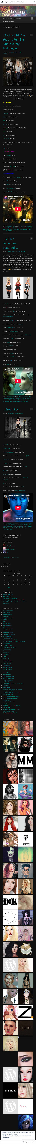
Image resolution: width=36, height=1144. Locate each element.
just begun (26, 227)
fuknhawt (5, 627)
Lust (19, 399)
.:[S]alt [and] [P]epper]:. (8, 452)
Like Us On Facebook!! (11, 557)
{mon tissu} (10, 170)
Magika (9, 155)
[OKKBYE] (25, 1090)
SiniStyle (5, 124)
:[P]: (4, 120)
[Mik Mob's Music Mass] (25, 760)
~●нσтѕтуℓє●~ (6, 643)
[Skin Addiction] (25, 1043)
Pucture (5, 401)
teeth (21, 401)
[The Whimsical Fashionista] (10, 839)
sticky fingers (24, 527)
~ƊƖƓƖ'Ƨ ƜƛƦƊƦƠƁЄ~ (9, 634)
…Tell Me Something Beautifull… (10, 243)
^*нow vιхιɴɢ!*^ (7, 651)
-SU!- (4, 106)
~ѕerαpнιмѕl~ (6, 616)
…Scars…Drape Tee (10, 188)
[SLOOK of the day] (25, 902)
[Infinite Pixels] (10, 1012)
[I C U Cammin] (10, 965)
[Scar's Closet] (25, 949)
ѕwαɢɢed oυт (6, 672)
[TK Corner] (10, 776)
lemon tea (23, 524)
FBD (8, 342)
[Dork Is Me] (10, 902)
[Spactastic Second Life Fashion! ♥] (25, 870)
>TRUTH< (5, 463)
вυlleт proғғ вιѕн (7, 669)
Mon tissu (5, 229)
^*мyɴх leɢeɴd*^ (7, 649)
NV (9, 229)
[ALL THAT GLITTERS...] (10, 1044)
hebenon (5, 399)
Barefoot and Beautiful (9, 702)
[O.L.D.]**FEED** (7, 707)
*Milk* (11, 353)
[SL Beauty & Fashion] (25, 996)
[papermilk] (25, 823)
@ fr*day (21, 324)
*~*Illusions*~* (6, 139)
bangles (23, 396)
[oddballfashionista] (10, 933)
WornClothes (6, 612)
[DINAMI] (10, 1028)
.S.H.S (11, 159)
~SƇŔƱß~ (5, 620)
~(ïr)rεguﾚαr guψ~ (7, 629)
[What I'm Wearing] (25, 933)
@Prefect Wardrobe (20, 490)
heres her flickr (6, 267)
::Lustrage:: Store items (8, 21)
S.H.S (4, 131)
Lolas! (8, 364)
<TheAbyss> (6, 459)
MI (21, 399)
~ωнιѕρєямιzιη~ (7, 625)
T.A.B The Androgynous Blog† (11, 696)
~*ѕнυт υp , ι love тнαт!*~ (9, 647)
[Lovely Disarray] (25, 1122)
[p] (10, 230)
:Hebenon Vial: (6, 113)
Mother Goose (16, 526)
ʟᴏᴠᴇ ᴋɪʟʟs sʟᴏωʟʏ (7, 671)
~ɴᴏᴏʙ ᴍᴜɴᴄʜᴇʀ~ (7, 630)
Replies (25, 401)
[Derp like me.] (25, 744)
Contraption (29, 226)
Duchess (5, 398)
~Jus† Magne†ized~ (8, 618)
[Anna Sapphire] (10, 1075)
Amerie (23, 226)
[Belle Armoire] (25, 886)
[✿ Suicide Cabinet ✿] (25, 1075)
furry (23, 398)
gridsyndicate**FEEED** (9, 711)
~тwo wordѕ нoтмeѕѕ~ (9, 610)
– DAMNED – (6, 445)
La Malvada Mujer (10, 327)
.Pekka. (13, 311)
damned (10, 524)
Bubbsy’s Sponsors (7, 18)
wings (4, 230)
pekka (29, 399)
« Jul (9, 587)
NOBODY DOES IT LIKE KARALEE (11, 705)
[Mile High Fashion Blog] (10, 1106)
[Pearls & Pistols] (10, 792)
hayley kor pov (7, 663)
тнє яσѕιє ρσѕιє (7, 660)
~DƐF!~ (5, 621)
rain (26, 526)
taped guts (17, 401)
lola (17, 399)
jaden (22, 227)
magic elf (10, 526)
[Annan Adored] (10, 760)
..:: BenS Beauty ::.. (23, 523)
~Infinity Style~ (7, 623)
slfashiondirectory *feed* (10, 713)
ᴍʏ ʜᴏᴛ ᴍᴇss (6, 658)
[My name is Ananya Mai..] (25, 776)
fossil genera (6, 665)
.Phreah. (30, 523)
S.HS (14, 229)
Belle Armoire (6, 700)
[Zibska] (25, 1012)
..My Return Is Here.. (8, 594)
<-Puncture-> (13, 320)
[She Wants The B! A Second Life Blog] (25, 918)
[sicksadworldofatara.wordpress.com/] (25, 855)
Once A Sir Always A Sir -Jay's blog (12, 689)
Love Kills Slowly (7, 667)
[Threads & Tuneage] (10, 729)
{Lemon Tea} (6, 474)
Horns (18, 227)
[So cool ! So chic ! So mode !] (25, 981)
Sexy (8, 401)
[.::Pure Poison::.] (25, 839)
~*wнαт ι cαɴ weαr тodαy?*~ (10, 640)
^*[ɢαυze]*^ (6, 652)
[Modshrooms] (14, 331)
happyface (14, 524)
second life (11, 527)
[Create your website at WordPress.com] (18, 2)
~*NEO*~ (5, 656)
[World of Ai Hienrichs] (25, 1059)
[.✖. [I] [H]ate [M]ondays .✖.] (10, 855)
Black (6, 524)
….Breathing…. (12, 409)
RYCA (4, 527)
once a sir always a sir (9, 678)
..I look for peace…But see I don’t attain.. (14, 600)
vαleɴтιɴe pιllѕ (7, 674)
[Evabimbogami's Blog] (10, 808)
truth (4, 529)
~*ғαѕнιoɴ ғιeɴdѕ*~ (8, 638)
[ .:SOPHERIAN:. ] (7, 448)
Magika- (5, 148)
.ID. (6, 307)
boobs (26, 396)
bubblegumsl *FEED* (8, 691)
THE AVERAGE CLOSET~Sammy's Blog (13, 683)
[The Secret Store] (10, 870)
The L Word (6, 703)
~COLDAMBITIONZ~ (8, 680)
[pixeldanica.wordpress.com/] (25, 965)
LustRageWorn (7, 682)
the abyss (30, 527)
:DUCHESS (11, 338)
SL (19, 527)
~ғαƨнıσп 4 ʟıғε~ (7, 636)
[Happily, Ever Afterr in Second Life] (25, 729)
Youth (7, 230)
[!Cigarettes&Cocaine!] (25, 808)
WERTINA (12, 166)
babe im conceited (8, 661)
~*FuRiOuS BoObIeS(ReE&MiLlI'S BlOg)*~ (14, 641)
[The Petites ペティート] (25, 1106)
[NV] (4, 135)
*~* (7, 181)
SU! (21, 229)
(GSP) (27, 456)
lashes (19, 524)
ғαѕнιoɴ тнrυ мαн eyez (9, 676)
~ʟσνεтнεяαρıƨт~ (7, 614)
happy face (5, 227)
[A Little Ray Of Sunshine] (25, 792)
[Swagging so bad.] (10, 744)
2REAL (4, 117)
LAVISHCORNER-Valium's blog (11, 693)
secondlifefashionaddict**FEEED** (12, 709)
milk (24, 399)
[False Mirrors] (10, 949)
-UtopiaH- (5, 128)
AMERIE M (9, 192)
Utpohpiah (24, 229)
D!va (30, 396)
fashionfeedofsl (7, 687)
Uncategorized (11, 226)
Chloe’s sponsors (18, 18)
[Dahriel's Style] (10, 981)
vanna (29, 229)
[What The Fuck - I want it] (10, 996)
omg (26, 399)
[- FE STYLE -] (25, 1028)
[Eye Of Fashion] (10, 823)
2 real (20, 226)
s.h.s (11, 229)
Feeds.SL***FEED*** (8, 694)
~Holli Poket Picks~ (8, 632)
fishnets (20, 398)
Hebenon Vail (11, 227)
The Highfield (6, 685)
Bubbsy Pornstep (21, 251)
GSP (22, 487)
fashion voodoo (11, 398)
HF (16, 227)
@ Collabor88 (27, 335)
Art (3, 524)
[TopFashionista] (10, 886)
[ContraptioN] (17, 177)
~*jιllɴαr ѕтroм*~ (7, 645)
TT (14, 109)
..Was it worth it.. (7, 596)
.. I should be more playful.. (10, 598)
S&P (7, 527)
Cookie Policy (6, 1137)
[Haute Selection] (10, 918)
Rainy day (29, 526)
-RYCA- (26, 467)
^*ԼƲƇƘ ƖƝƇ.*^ (6, 654)
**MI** (6, 304)
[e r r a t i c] (10, 1090)
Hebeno (28, 398)
